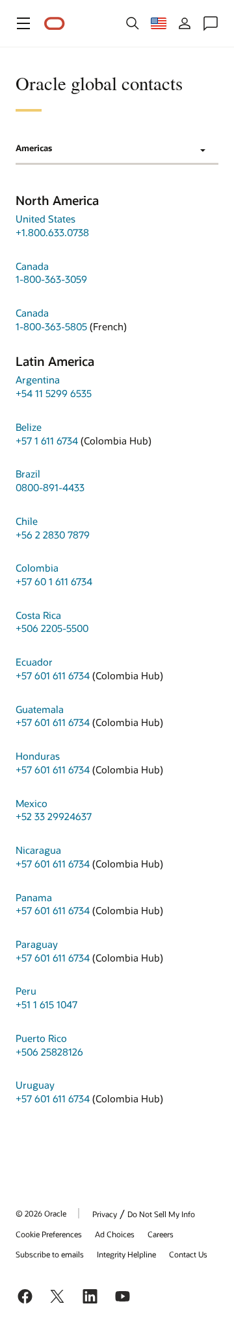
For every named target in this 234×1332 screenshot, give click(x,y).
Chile (27, 521)
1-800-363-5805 (51, 326)
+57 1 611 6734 (47, 440)
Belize (29, 426)
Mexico (31, 803)
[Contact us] (210, 23)
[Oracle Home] (55, 23)
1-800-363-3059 (51, 278)
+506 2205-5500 (52, 628)
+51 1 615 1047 (46, 1004)
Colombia (37, 567)
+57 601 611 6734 (53, 675)
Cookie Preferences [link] (49, 1234)
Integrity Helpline (126, 1254)
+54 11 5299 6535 (54, 393)
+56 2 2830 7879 (53, 534)
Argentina (38, 379)
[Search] (132, 23)
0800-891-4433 (50, 487)
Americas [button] (34, 148)
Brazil (28, 473)
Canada (32, 266)
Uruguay (35, 1084)
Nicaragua (38, 849)
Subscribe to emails (50, 1254)
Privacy (104, 1214)
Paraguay (37, 944)
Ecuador (34, 661)
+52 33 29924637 (54, 816)
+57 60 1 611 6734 (54, 581)
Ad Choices (115, 1234)
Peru (26, 990)
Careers (161, 1234)
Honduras (38, 755)
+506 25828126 (49, 1051)
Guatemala (40, 709)
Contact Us (188, 1254)
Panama (34, 897)
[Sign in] (184, 23)
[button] (23, 23)
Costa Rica (38, 615)
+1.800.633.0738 (52, 232)
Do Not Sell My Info (161, 1214)
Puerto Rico (41, 1038)
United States (45, 218)
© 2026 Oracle (41, 1213)
